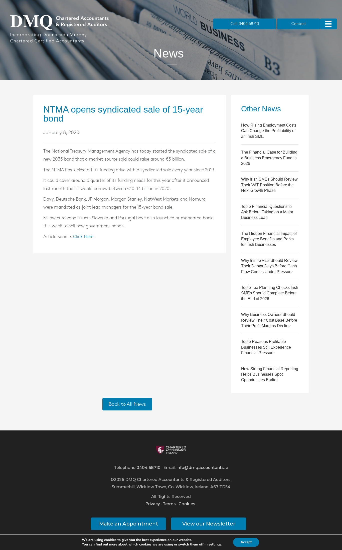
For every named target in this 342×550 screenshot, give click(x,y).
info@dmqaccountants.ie (202, 468)
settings (215, 544)
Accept (246, 542)
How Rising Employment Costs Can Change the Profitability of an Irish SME (268, 131)
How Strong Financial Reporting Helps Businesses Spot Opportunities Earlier (269, 374)
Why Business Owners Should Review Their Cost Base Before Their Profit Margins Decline (269, 320)
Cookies (187, 504)
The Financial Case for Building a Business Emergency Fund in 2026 (269, 158)
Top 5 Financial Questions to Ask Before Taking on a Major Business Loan (267, 212)
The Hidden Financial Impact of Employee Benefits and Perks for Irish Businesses (269, 239)
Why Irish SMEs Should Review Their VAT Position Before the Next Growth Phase (269, 185)
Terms (169, 504)
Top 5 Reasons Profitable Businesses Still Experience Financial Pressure (266, 347)
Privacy (152, 504)
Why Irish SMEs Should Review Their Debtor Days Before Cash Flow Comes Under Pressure (269, 266)
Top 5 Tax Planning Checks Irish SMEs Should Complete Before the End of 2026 (269, 293)
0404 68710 (148, 468)
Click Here (83, 237)
